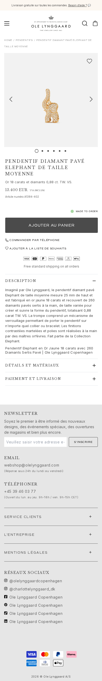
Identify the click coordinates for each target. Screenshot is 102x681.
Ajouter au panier (52, 225)
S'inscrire (83, 442)
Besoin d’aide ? (77, 5)
